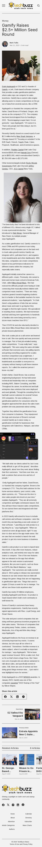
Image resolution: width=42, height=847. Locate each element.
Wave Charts (27, 825)
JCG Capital (18, 169)
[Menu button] (3, 5)
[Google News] (23, 805)
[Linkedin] (18, 805)
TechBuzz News (23, 842)
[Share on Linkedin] (17, 697)
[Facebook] (3, 805)
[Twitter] (8, 805)
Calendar (28, 814)
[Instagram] (13, 805)
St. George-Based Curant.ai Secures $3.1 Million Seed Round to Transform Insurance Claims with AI (9, 770)
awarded (14, 683)
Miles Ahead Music (19, 283)
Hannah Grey (26, 153)
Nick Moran (17, 233)
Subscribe (28, 821)
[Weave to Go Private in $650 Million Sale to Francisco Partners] (26, 759)
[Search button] (38, 5)
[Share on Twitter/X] (11, 697)
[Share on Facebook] (5, 696)
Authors (12, 829)
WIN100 (26, 677)
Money (5, 21)
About (13, 817)
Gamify (5, 89)
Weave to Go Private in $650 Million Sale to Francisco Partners (26, 770)
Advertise (11, 821)
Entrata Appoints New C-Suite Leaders (28, 733)
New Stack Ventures (24, 136)
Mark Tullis (14, 43)
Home (13, 814)
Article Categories (8, 825)
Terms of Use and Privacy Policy (21, 844)
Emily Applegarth (8, 87)
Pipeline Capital (17, 150)
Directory (28, 817)
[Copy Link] (23, 696)
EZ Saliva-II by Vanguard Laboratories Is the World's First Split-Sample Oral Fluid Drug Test (12, 714)
